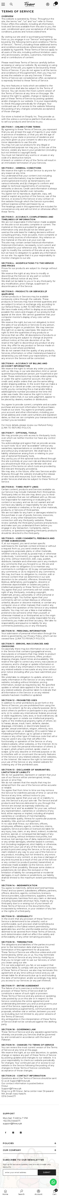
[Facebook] (5, 1132)
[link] (21, 1192)
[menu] (3, 4)
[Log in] (48, 4)
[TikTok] (20, 1132)
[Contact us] (53, 1182)
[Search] (11, 4)
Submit (47, 1172)
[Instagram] (13, 1132)
